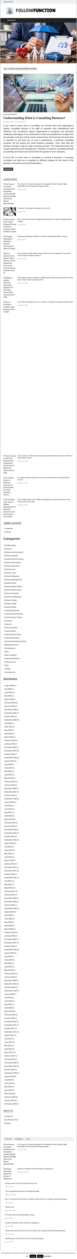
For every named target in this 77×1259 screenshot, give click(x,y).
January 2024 (9, 785)
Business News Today (12, 590)
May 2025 (8, 730)
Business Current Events (14, 559)
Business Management (13, 579)
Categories (8, 528)
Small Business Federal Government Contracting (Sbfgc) (24, 1238)
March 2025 (8, 737)
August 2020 (9, 912)
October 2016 (9, 1069)
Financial (7, 624)
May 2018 (8, 1004)
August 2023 (9, 802)
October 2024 (9, 754)
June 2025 (8, 727)
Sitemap (7, 1123)
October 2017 (9, 1028)
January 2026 (9, 706)
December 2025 (10, 709)
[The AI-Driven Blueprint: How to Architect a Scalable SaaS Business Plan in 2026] (9, 302)
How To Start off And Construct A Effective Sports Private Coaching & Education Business (36, 1199)
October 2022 (9, 836)
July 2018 (8, 997)
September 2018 (10, 991)
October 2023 (9, 795)
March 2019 (8, 970)
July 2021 (8, 881)
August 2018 (9, 994)
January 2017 (9, 1059)
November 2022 (10, 833)
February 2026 (9, 703)
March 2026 (8, 699)
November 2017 (10, 1025)
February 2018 (9, 1015)
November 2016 (10, 1066)
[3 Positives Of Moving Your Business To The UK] (9, 208)
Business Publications (13, 597)
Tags (28, 1139)
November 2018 (10, 984)
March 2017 (8, 1052)
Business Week (10, 607)
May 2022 (8, 853)
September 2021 (10, 877)
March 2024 (8, 778)
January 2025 (9, 744)
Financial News (10, 631)
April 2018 (8, 1008)
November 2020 (10, 901)
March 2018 (8, 1011)
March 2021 (8, 888)
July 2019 (8, 956)
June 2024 (8, 768)
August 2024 (9, 761)
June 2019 (8, 960)
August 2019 (9, 953)
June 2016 (8, 1083)
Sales (6, 665)
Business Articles (11, 555)
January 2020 (9, 936)
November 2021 (10, 871)
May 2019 (8, 963)
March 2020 (8, 929)
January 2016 (9, 1100)
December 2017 (10, 1021)
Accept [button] (33, 1256)
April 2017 (8, 1049)
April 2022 (8, 857)
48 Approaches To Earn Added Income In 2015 (21, 1183)
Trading (7, 669)
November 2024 (10, 751)
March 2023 (8, 819)
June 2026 (8, 692)
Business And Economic (13, 552)
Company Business (11, 610)
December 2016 (10, 1063)
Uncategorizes (9, 672)
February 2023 (9, 823)
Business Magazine (11, 576)
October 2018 (9, 987)
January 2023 (9, 826)
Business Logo (10, 573)
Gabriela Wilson (21, 122)
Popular (8, 1139)
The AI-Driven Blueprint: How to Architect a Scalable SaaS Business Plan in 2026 (45, 302)
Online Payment (10, 655)
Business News (10, 583)
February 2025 (9, 740)
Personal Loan (10, 662)
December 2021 (10, 867)
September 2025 (10, 720)
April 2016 (8, 1090)
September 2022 (10, 840)
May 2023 (8, 812)
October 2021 (9, 874)
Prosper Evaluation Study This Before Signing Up (22, 1223)
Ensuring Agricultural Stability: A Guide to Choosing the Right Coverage (42, 236)
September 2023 (10, 799)
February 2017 (9, 1056)
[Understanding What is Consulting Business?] (38, 93)
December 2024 (10, 747)
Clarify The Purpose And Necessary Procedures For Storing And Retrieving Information (35, 1230)
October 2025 (9, 716)
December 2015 (10, 1104)
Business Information (10, 114)
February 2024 (9, 781)
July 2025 (8, 723)
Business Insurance (12, 566)
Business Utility (10, 603)
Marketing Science (11, 645)
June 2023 (8, 809)
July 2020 (8, 915)
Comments (19, 1139)
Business (8, 549)
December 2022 (10, 829)
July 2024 (8, 764)
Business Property (11, 593)
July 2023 (8, 805)
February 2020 (9, 932)
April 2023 (8, 816)
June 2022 (8, 850)
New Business (9, 648)
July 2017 (8, 1039)
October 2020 (9, 905)
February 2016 (9, 1097)
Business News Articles (13, 586)
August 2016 (9, 1076)
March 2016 (8, 1093)
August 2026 (9, 685)
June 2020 (8, 919)
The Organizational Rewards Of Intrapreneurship (22, 1191)
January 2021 (9, 895)
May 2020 (8, 922)
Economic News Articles (13, 614)
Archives (7, 532)
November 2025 (10, 713)
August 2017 (9, 1035)
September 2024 (10, 757)
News (6, 651)
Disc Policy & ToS (11, 1120)
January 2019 (9, 977)
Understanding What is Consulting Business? (34, 118)
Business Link (9, 569)
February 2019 (9, 973)
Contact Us (8, 1116)
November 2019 (10, 943)
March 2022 (8, 860)
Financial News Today (12, 634)
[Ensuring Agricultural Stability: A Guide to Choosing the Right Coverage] (9, 236)
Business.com (9, 1207)
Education (8, 621)
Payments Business (12, 658)
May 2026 (8, 696)
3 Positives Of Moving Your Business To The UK (33, 208)
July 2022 (8, 847)
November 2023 (10, 792)
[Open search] (71, 20)
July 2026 (8, 689)
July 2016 (8, 1080)
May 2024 (8, 771)
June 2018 (8, 1001)
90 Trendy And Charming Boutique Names (19, 1215)
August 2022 (9, 843)
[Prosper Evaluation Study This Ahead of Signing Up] (9, 1169)
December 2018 (10, 980)
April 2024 (8, 775)
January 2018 (9, 1018)
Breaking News (10, 545)
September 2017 (10, 1032)
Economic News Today (13, 617)
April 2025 (8, 733)
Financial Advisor (11, 627)
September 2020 (10, 908)
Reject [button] (40, 1256)
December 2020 (10, 898)
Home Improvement (11, 638)
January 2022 (9, 864)
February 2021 (9, 891)
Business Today (10, 600)
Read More (7, 169)
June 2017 (8, 1042)
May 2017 (8, 1045)
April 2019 (8, 967)
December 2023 (10, 788)
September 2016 (10, 1073)
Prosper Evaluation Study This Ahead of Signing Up (35, 1169)
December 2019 (10, 939)
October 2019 (9, 946)
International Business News (15, 641)
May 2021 (8, 884)
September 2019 (10, 949)
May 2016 (8, 1087)
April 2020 (8, 925)
